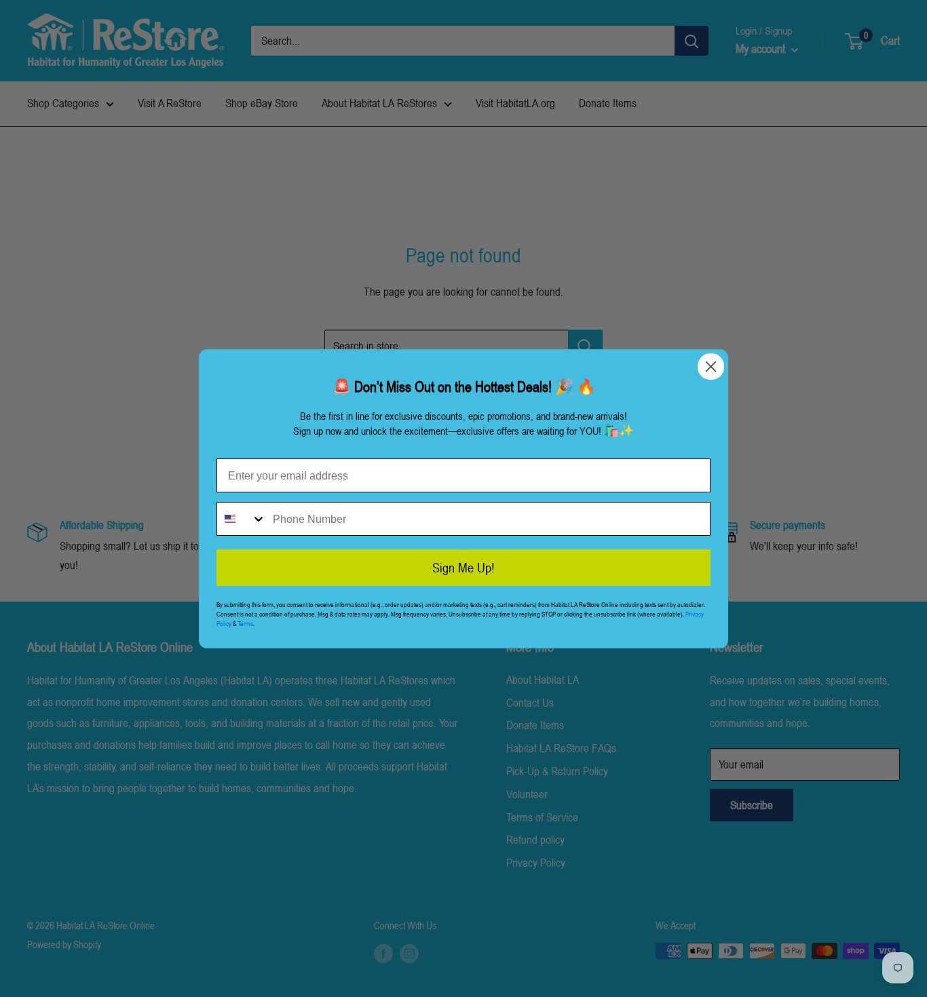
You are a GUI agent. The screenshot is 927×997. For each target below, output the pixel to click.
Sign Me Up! (463, 568)
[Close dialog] (711, 366)
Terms (245, 623)
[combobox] (241, 519)
